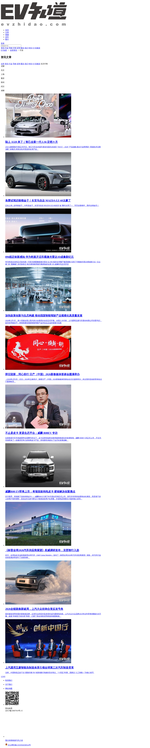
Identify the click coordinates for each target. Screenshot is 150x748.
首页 (7, 30)
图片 (7, 39)
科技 (30, 48)
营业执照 (8, 708)
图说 (22, 48)
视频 (7, 35)
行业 (6, 48)
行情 (14, 48)
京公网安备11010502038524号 (19, 745)
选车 (7, 37)
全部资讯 (13, 50)
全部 (2, 64)
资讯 (2, 48)
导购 (10, 48)
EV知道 (4, 50)
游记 (26, 48)
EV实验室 (36, 48)
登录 (2, 43)
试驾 (18, 48)
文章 (7, 32)
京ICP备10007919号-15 (14, 711)
